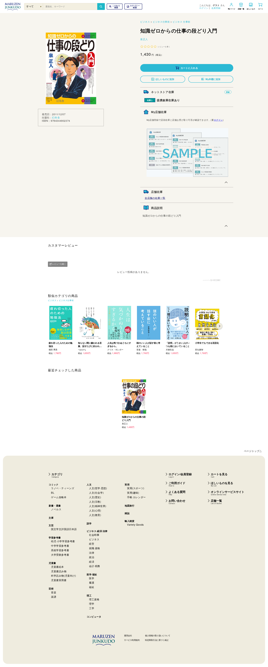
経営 (91, 543)
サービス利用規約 (132, 639)
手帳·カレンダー (136, 497)
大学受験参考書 (60, 554)
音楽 (53, 592)
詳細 (228, 92)
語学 (89, 523)
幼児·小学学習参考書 (63, 541)
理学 (91, 603)
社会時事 (94, 535)
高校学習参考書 (60, 550)
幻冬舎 (56, 117)
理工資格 (94, 599)
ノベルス (56, 509)
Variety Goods (135, 524)
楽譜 (53, 596)
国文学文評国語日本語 (64, 529)
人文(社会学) (96, 492)
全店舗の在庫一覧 (155, 198)
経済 (91, 561)
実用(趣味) (133, 492)
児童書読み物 (59, 571)
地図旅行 (129, 505)
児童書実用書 (59, 580)
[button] (133, 6)
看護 (91, 582)
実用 (127, 484)
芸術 (51, 588)
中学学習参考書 (60, 545)
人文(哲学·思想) (98, 488)
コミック (53, 484)
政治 (91, 557)
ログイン (203, 7)
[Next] (219, 326)
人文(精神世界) (97, 506)
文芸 (51, 525)
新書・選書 (55, 505)
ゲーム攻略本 (59, 497)
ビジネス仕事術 (161, 21)
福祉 (91, 587)
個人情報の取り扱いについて (157, 635)
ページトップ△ (253, 451)
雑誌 (127, 513)
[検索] (101, 6)
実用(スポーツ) (135, 488)
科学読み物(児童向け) (63, 575)
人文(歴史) (95, 497)
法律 (91, 552)
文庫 (51, 517)
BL (52, 492)
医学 (91, 578)
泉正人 (144, 39)
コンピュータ (94, 616)
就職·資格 (94, 548)
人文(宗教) (95, 501)
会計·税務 (94, 566)
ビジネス (145, 21)
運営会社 (128, 635)
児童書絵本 (57, 567)
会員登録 (215, 7)
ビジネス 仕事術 (181, 21)
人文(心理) (95, 510)
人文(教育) (95, 515)
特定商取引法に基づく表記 (156, 639)
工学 (91, 608)
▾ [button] (41, 6)
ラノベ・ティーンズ (62, 488)
